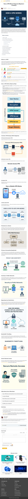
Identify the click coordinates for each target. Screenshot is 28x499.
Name (4, 434)
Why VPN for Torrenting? (18, 485)
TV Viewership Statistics (18, 493)
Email (16, 434)
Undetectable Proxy (3, 492)
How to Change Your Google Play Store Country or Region (20, 462)
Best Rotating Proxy (4, 495)
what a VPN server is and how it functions (13, 80)
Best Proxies (3, 490)
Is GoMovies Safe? (3, 485)
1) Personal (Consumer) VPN (7, 41)
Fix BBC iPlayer (3, 484)
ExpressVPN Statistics (17, 495)
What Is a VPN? (5, 37)
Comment (4, 448)
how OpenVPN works (11, 132)
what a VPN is (13, 64)
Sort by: (21, 432)
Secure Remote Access (6, 52)
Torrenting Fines (17, 487)
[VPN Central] (6, 1)
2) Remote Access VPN (7, 42)
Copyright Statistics (17, 490)
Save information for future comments (7, 443)
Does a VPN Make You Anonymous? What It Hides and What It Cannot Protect (7, 463)
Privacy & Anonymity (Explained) (7, 47)
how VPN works (5, 413)
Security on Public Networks (6, 48)
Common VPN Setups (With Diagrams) (8, 40)
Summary (4, 54)
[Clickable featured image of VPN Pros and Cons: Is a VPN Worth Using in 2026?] (7, 469)
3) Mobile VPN (6, 43)
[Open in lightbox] (14, 113)
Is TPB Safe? (16, 484)
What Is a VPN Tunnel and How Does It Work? (20, 473)
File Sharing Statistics (17, 492)
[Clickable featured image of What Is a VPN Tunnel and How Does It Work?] (20, 469)
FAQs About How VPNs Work (6, 53)
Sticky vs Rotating (3, 493)
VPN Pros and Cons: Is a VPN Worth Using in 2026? (7, 473)
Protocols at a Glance (6, 46)
